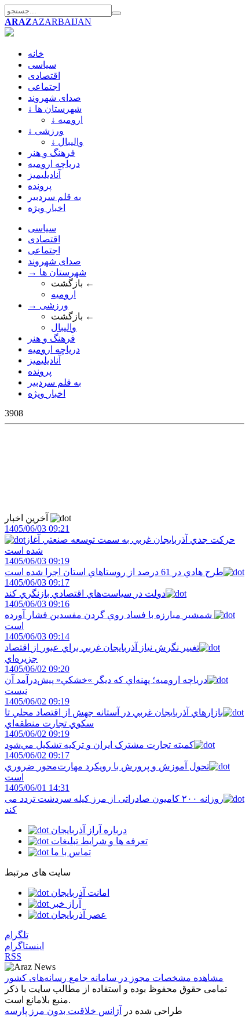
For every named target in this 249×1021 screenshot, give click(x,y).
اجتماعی (44, 87)
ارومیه (63, 294)
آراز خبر (65, 904)
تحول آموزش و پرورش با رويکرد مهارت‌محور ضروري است (107, 766)
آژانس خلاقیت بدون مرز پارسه (63, 1011)
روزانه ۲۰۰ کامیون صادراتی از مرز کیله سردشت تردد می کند (114, 799)
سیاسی (42, 65)
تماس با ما (70, 852)
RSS (13, 956)
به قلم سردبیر (54, 197)
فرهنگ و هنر (51, 153)
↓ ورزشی (46, 131)
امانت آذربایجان (79, 893)
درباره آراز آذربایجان (88, 830)
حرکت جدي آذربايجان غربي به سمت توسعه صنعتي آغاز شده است (120, 539)
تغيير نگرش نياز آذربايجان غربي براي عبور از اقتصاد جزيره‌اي (102, 647)
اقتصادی (44, 76)
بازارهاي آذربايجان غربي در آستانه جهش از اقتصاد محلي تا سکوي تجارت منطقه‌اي (114, 712)
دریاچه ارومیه (54, 164)
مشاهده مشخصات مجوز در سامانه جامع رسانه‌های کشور (114, 978)
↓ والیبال (67, 142)
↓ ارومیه (67, 120)
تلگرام (16, 935)
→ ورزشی (48, 305)
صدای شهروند (54, 98)
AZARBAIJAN (48, 22)
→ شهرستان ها (57, 272)
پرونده (40, 186)
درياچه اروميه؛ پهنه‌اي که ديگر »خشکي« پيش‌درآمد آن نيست (106, 680)
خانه (36, 54)
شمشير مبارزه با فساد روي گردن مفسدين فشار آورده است (109, 615)
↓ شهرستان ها (55, 109)
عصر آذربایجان (78, 915)
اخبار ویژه (46, 208)
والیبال (63, 327)
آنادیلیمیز (44, 175)
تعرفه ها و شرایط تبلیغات (98, 841)
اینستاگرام (24, 946)
